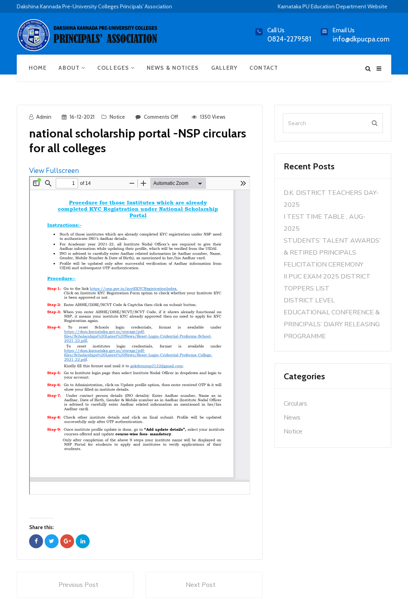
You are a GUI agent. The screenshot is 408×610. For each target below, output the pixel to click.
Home (38, 67)
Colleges (114, 67)
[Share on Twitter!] (52, 541)
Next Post (201, 585)
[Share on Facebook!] (36, 541)
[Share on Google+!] (67, 541)
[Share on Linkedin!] (83, 541)
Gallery (224, 67)
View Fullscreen (54, 170)
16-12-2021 (82, 117)
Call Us (275, 30)
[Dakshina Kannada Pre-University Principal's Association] (88, 38)
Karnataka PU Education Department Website (332, 6)
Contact (263, 67)
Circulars (295, 403)
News (292, 417)
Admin (43, 117)
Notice (117, 117)
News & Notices (173, 67)
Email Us (344, 30)
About (70, 67)
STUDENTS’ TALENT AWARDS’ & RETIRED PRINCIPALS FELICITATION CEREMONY (332, 252)
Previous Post (78, 585)
